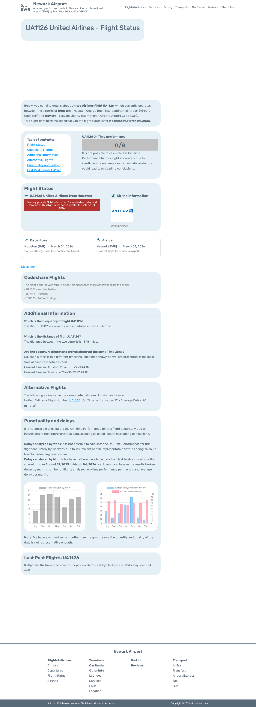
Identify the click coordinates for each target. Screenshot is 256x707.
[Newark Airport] (25, 7)
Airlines (52, 681)
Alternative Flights (40, 160)
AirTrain (178, 665)
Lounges (95, 675)
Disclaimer (86, 703)
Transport (180, 660)
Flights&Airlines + (135, 7)
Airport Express (184, 675)
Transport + (182, 7)
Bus (175, 686)
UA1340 (74, 400)
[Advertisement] (128, 70)
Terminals (154, 7)
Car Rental (198, 7)
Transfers (179, 670)
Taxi (175, 681)
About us (110, 703)
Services (95, 681)
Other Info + (228, 7)
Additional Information (43, 155)
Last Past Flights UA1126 (44, 170)
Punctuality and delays (43, 165)
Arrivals (52, 665)
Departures (55, 670)
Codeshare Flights (40, 150)
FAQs (92, 686)
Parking (167, 7)
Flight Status (36, 144)
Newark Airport (50, 4)
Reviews (212, 7)
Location (95, 691)
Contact (98, 703)
